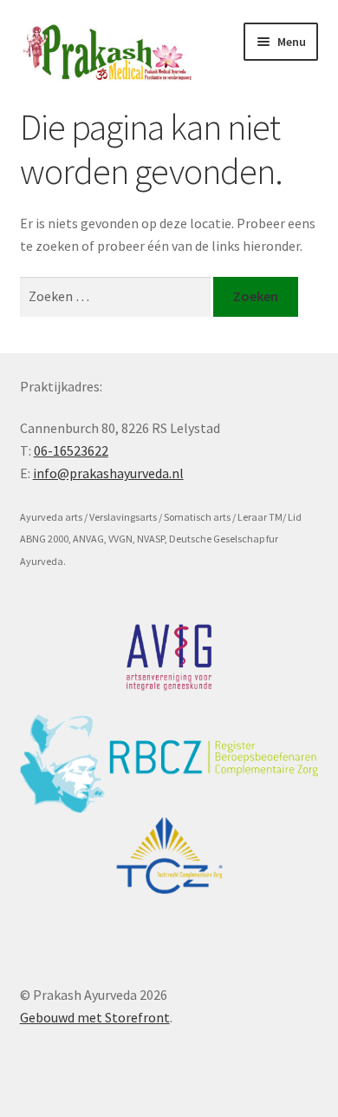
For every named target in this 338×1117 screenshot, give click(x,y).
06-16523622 (71, 450)
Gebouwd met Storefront (95, 1017)
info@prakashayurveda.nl (108, 473)
